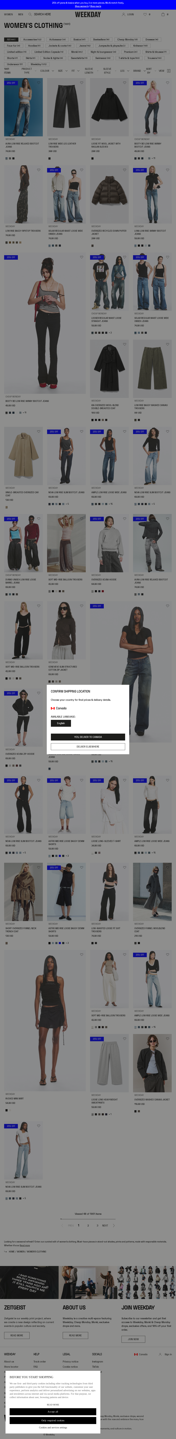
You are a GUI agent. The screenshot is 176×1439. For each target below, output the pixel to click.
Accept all (53, 1411)
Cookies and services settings (53, 1427)
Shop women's (82, 6)
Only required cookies (52, 1420)
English (61, 723)
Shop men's (95, 6)
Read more (53, 1405)
